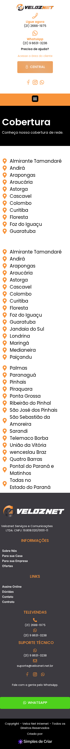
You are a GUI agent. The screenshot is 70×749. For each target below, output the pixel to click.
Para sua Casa (12, 556)
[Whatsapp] (41, 82)
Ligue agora (35, 22)
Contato (7, 597)
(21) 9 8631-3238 (35, 655)
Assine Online (12, 586)
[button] (35, 98)
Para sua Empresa (15, 561)
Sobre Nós (9, 551)
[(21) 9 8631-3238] (35, 650)
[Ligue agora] (35, 16)
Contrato (8, 602)
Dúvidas (8, 592)
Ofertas (7, 566)
